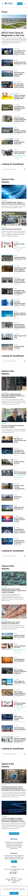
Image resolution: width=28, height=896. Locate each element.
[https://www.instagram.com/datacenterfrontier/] (12, 873)
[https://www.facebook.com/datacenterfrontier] (10, 873)
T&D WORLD (14, 882)
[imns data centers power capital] (7, 717)
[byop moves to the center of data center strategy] (7, 497)
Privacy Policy (22, 889)
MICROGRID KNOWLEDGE (11, 879)
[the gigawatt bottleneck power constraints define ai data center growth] (7, 670)
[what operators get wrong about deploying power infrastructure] (7, 325)
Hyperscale (17, 104)
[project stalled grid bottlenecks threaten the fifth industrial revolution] (7, 660)
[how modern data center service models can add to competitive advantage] (7, 51)
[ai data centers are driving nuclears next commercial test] (7, 347)
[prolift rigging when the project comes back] (14, 218)
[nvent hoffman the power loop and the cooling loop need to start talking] (7, 280)
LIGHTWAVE (20, 879)
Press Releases (17, 82)
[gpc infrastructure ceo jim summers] (7, 473)
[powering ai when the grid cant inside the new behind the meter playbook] (7, 704)
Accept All (14, 893)
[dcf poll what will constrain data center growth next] (7, 85)
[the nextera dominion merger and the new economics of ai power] (7, 314)
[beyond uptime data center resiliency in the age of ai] (14, 611)
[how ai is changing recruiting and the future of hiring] (14, 415)
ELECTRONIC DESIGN (16, 880)
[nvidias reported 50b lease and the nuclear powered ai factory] (7, 107)
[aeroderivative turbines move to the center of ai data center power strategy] (7, 728)
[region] (14, 891)
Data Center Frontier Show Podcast (21, 156)
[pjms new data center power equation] (7, 73)
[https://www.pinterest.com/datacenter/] (15, 873)
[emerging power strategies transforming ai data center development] (7, 291)
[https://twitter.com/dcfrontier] (17, 873)
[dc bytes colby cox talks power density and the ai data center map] (7, 244)
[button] (3, 4)
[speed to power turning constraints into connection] (7, 486)
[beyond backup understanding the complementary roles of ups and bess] (7, 118)
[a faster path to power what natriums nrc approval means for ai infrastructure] (7, 636)
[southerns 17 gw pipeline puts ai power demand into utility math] (7, 63)
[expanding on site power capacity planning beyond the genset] (7, 268)
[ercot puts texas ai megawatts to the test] (14, 22)
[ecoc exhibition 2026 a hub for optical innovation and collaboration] (14, 192)
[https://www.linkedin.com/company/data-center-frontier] (13, 873)
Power (4, 30)
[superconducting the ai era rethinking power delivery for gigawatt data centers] (7, 646)
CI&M (9, 880)
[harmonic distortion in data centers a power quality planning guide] (7, 302)
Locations (16, 242)
